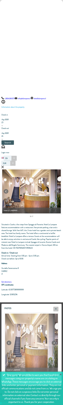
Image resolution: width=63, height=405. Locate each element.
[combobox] (10, 158)
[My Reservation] (3, 147)
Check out (5, 128)
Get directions (6, 281)
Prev (6, 191)
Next (57, 191)
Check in (4, 114)
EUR (4, 163)
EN (6, 158)
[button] (7, 142)
